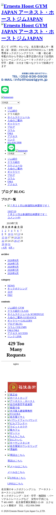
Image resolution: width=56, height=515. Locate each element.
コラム (11, 130)
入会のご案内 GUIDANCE (21, 317)
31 (9, 244)
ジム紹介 (12, 110)
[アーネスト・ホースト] (21, 401)
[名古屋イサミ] (16, 417)
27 (18, 241)
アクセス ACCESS (17, 333)
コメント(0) (13, 217)
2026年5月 (13, 270)
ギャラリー (13, 123)
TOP (9, 108)
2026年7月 (13, 263)
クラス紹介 (13, 162)
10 (9, 234)
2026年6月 (13, 267)
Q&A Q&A (13, 330)
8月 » (11, 247)
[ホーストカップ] (17, 398)
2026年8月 (13, 260)
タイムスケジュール (18, 117)
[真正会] (12, 394)
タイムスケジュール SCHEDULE (25, 314)
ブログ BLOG (15, 324)
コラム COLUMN (17, 327)
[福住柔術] (22, 391)
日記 (9, 295)
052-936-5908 (14, 142)
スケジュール (14, 165)
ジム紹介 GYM (15, 307)
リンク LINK (14, 336)
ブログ (11, 127)
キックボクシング (17, 288)
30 (6, 244)
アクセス (12, 136)
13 (18, 234)
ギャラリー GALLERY (19, 320)
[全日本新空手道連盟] (19, 404)
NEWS (11, 285)
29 (3, 244)
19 (15, 237)
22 (3, 241)
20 (18, 237)
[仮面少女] (13, 407)
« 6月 (4, 247)
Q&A (10, 133)
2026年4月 (13, 273)
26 (15, 241)
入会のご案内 (14, 120)
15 (3, 237)
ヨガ (9, 292)
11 (12, 234)
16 (6, 237)
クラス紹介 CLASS (17, 311)
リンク (11, 139)
